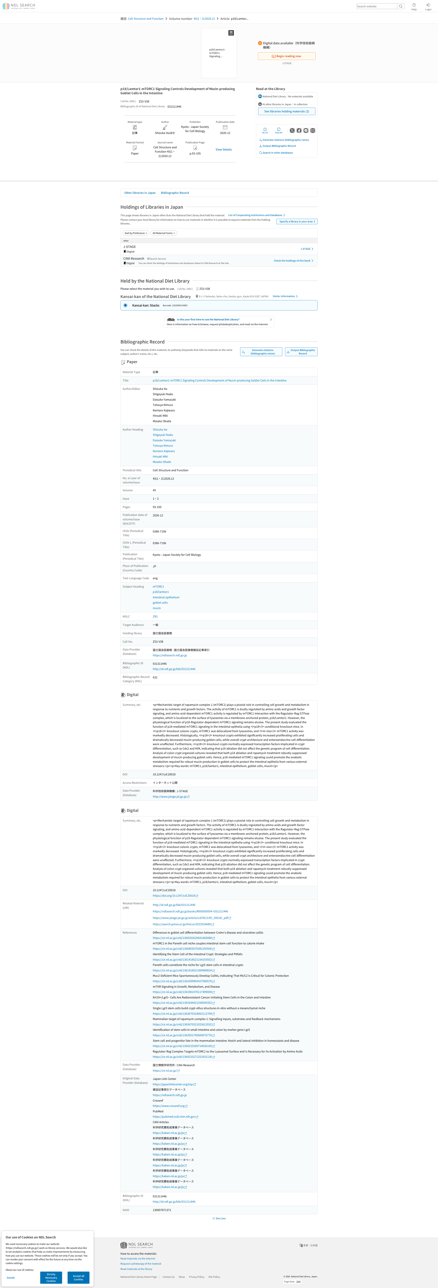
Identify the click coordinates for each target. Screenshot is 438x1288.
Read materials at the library (136, 1269)
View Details (224, 149)
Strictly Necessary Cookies (51, 1277)
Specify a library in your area (296, 221)
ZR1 (155, 616)
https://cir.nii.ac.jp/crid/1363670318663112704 (182, 1013)
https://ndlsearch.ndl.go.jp (170, 655)
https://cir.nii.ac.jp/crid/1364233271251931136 (182, 1057)
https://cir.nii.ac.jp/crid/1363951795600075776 (182, 1035)
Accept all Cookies (78, 1277)
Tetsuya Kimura (163, 445)
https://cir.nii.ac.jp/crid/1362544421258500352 (182, 1002)
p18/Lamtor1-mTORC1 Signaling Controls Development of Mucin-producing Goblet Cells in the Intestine (219, 380)
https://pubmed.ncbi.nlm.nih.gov (174, 1116)
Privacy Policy (196, 1276)
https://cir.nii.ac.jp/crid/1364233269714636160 (182, 1046)
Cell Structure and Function (146, 18)
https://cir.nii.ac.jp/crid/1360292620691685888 (182, 938)
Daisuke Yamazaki (164, 440)
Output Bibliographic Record (279, 145)
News (182, 1276)
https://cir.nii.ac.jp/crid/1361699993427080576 (182, 981)
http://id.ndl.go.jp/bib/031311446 (174, 669)
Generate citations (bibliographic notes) (286, 139)
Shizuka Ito (160, 429)
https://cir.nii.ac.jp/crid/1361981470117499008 (182, 992)
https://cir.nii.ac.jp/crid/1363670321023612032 (182, 1024)
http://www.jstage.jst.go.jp (169, 796)
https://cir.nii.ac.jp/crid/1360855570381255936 (182, 948)
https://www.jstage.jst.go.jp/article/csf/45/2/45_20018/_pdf (190, 918)
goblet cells (160, 602)
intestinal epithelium (166, 597)
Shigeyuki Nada (163, 435)
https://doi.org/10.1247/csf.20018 (174, 895)
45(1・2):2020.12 (204, 18)
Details (11, 1277)
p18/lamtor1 (161, 592)
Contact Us (169, 1276)
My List (265, 132)
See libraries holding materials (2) (286, 111)
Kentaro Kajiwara (164, 451)
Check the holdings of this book (292, 260)
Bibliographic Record (175, 193)
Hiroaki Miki (160, 456)
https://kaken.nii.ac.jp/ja (168, 1133)
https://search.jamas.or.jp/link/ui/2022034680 (182, 924)
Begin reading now (288, 56)
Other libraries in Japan (140, 193)
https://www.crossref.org (168, 1106)
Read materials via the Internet (137, 1258)
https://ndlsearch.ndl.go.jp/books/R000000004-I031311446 (190, 911)
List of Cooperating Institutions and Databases (255, 215)
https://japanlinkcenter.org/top (173, 1084)
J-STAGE (305, 248)
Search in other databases (278, 152)
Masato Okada (162, 462)
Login (428, 9)
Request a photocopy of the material (140, 1263)
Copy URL (279, 132)
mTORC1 (158, 586)
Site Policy (214, 1276)
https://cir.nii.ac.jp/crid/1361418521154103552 (182, 959)
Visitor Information (284, 296)
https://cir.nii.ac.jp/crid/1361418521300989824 (182, 970)
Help (414, 9)
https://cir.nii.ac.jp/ (165, 1070)
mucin (157, 608)
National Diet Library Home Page (138, 1276)
